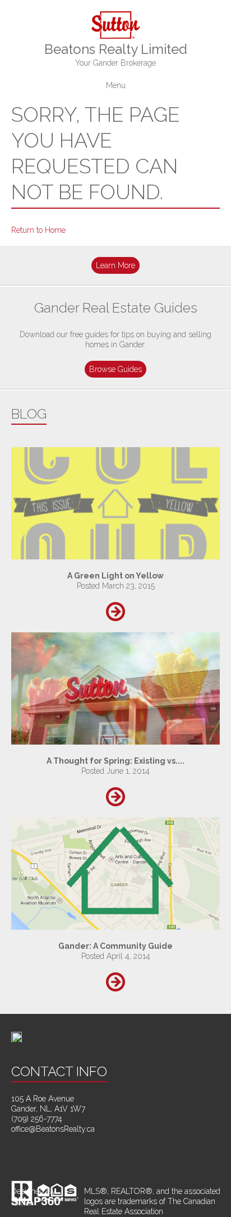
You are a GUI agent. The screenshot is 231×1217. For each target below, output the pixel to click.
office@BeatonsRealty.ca (53, 1128)
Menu (116, 85)
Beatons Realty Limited (115, 54)
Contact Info (59, 1071)
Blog (29, 414)
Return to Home (38, 230)
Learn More (115, 265)
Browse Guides (115, 369)
